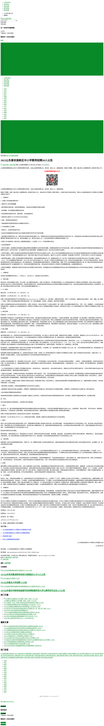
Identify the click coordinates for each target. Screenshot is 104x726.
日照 (5, 67)
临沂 (5, 51)
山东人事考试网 (18, 653)
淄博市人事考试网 (25, 657)
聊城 (5, 69)
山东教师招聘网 (13, 155)
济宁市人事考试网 (26, 655)
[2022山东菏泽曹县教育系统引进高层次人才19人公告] (52, 570)
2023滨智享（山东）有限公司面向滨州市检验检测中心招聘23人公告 (24, 602)
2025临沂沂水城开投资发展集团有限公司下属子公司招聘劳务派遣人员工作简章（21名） (30, 640)
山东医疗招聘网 (62, 653)
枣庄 (5, 131)
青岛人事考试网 (36, 655)
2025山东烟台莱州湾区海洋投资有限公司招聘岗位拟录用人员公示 (23, 628)
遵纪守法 (88, 653)
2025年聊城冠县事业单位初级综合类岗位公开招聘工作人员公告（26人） (25, 630)
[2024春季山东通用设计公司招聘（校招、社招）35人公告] (53, 599)
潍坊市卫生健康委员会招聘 (11, 657)
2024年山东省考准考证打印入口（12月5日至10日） (19, 618)
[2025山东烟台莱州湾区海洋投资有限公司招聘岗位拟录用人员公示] (53, 626)
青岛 (5, 47)
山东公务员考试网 (96, 653)
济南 (5, 45)
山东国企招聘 (36, 653)
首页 (5, 43)
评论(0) (47, 164)
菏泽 (5, 72)
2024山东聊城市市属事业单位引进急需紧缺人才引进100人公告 (22, 606)
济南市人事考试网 (35, 657)
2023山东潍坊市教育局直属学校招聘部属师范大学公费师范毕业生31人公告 (33, 590)
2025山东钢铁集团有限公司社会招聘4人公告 (17, 643)
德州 (5, 49)
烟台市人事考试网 (57, 655)
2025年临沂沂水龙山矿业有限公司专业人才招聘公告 (19, 634)
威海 (5, 59)
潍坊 (5, 61)
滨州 (5, 71)
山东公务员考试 (80, 653)
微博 (2, 40)
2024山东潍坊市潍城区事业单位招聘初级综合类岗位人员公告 (22, 612)
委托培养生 (65, 655)
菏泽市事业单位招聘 (47, 657)
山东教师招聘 (7, 557)
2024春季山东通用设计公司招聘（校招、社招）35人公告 (20, 600)
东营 (5, 55)
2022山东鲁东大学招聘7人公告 (14, 582)
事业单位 (6, 4)
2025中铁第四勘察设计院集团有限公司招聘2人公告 (19, 641)
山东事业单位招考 (52, 653)
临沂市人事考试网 (15, 655)
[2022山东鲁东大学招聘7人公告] (52, 578)
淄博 (5, 53)
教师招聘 (6, 10)
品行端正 (92, 655)
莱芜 (5, 74)
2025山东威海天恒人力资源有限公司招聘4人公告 (18, 636)
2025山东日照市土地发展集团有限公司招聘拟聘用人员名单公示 (23, 645)
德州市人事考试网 (46, 655)
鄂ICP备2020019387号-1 (7, 701)
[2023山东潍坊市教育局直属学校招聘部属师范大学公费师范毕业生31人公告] (52, 586)
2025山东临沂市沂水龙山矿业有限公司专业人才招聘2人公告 (22, 638)
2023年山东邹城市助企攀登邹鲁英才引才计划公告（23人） (21, 616)
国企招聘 (6, 6)
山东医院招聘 (4, 653)
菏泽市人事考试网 (84, 655)
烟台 (5, 57)
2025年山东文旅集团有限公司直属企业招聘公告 (18, 632)
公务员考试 (7, 2)
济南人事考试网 (73, 655)
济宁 (5, 63)
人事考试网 (12, 164)
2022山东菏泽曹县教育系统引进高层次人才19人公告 (23, 574)
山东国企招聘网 (71, 653)
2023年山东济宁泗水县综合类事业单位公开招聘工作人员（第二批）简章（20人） (28, 608)
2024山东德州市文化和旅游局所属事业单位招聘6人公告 (20, 614)
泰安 (5, 65)
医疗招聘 (6, 8)
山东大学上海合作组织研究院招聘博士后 (16, 610)
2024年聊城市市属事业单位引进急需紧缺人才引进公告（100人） (23, 604)
